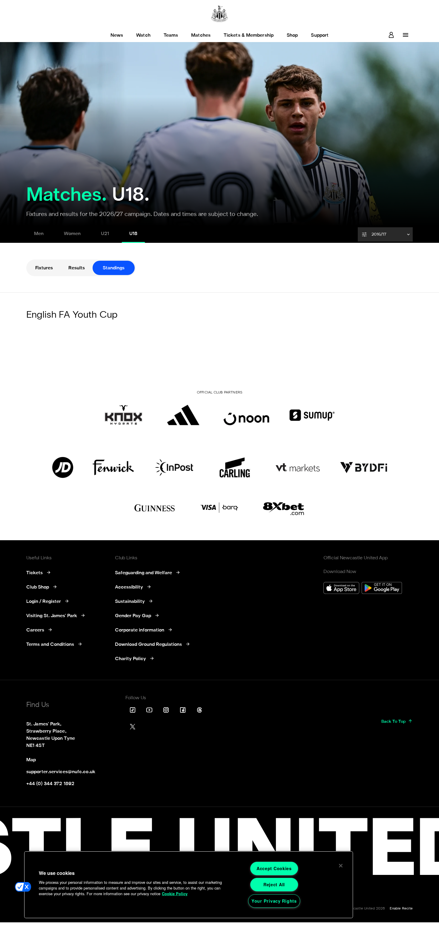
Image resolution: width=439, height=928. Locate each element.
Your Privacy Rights (274, 901)
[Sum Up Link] (312, 415)
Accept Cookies (274, 868)
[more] (405, 35)
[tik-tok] (132, 710)
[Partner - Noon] (246, 415)
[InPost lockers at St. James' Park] (174, 467)
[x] (132, 726)
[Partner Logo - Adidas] (183, 415)
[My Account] (391, 35)
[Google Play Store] (382, 588)
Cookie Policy (175, 893)
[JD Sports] (62, 467)
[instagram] (166, 710)
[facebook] (183, 710)
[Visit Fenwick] (113, 467)
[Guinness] (155, 508)
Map (31, 760)
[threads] (199, 710)
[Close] (340, 865)
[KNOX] (123, 415)
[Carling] (235, 467)
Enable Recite (401, 908)
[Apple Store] (341, 588)
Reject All (274, 884)
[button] (385, 234)
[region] (188, 884)
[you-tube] (149, 710)
